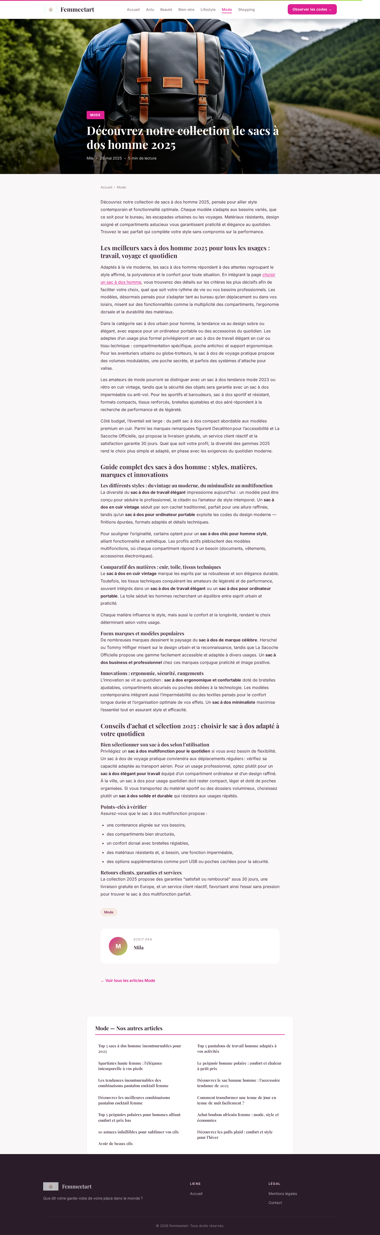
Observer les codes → (312, 9)
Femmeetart (77, 9)
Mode (227, 9)
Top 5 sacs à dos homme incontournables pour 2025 (139, 1048)
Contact (275, 1202)
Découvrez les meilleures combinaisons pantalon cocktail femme (134, 1100)
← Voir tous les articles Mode (128, 980)
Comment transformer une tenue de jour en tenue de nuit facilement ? (236, 1100)
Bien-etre (186, 9)
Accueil (133, 9)
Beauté (166, 9)
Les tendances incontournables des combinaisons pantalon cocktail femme (133, 1083)
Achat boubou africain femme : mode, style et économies (238, 1117)
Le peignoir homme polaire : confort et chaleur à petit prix (239, 1065)
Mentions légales (283, 1193)
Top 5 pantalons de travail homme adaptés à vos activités (237, 1048)
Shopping (246, 9)
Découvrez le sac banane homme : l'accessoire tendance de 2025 (238, 1083)
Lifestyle (208, 9)
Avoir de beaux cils (115, 1143)
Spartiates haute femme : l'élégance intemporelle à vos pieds (130, 1065)
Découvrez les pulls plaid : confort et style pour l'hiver (235, 1134)
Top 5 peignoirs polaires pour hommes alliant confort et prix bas (139, 1117)
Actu (150, 9)
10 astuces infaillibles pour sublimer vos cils (138, 1131)
